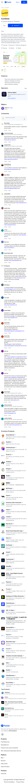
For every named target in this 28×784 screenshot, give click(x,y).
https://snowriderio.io (9, 247)
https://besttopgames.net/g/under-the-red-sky (15, 345)
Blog (2, 757)
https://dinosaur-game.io (10, 139)
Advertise (3, 773)
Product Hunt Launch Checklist (9, 748)
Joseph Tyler (7, 144)
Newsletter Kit (5, 745)
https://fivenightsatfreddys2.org (11, 188)
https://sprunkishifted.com (10, 304)
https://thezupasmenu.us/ (15, 424)
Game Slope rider (8, 253)
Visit (4, 25)
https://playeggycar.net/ (10, 289)
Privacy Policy (20, 782)
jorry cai (6, 351)
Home (2, 7)
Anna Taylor (7, 391)
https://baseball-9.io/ (12, 317)
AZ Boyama (7, 266)
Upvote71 (16, 25)
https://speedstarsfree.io (10, 224)
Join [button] (24, 2)
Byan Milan (7, 175)
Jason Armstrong (8, 133)
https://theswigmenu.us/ (10, 413)
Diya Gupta (7, 123)
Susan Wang (7, 310)
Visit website (11, 98)
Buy (26, 88)
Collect (12, 48)
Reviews (3, 760)
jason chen (6, 322)
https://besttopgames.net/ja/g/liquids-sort (14, 331)
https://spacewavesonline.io (11, 159)
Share (19, 48)
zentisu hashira (8, 405)
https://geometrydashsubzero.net (12, 169)
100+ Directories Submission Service (11, 751)
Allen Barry (7, 285)
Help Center (4, 763)
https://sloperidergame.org (15, 260)
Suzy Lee (6, 242)
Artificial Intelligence (21, 45)
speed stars (7, 208)
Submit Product (5, 766)
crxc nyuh (6, 297)
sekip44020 (7, 193)
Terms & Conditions (9, 782)
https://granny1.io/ (14, 400)
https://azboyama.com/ (19, 277)
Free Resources (5, 742)
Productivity (11, 45)
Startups (5, 45)
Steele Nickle (7, 164)
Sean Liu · (7, 107)
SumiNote (7, 7)
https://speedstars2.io (21, 202)
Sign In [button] (18, 2)
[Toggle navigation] (3, 2)
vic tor (5, 229)
